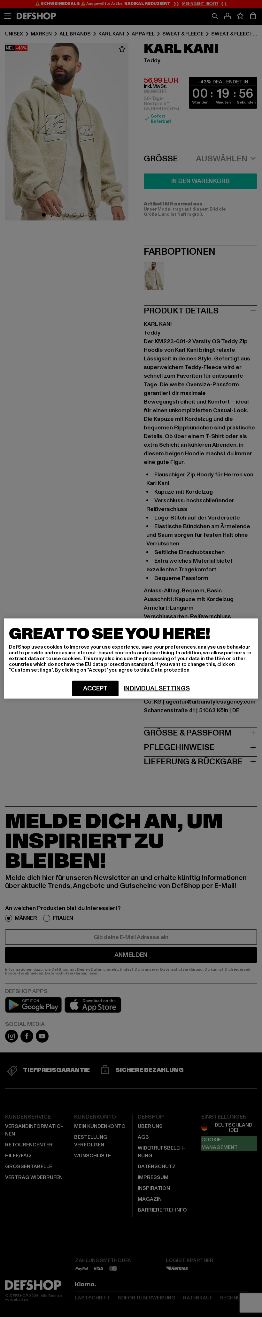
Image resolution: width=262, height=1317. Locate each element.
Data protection (170, 670)
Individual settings (156, 688)
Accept (95, 688)
